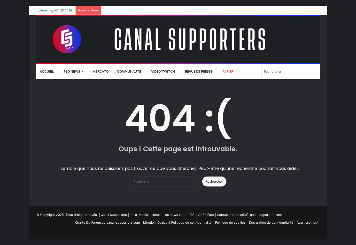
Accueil (47, 71)
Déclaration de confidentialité (271, 222)
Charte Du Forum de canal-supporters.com (107, 222)
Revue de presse (198, 71)
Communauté (128, 71)
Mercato (100, 71)
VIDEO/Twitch (162, 71)
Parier (227, 71)
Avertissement (307, 222)
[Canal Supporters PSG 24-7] (178, 39)
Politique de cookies (230, 222)
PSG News (71, 71)
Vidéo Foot (206, 215)
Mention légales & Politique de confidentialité (177, 222)
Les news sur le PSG (179, 215)
